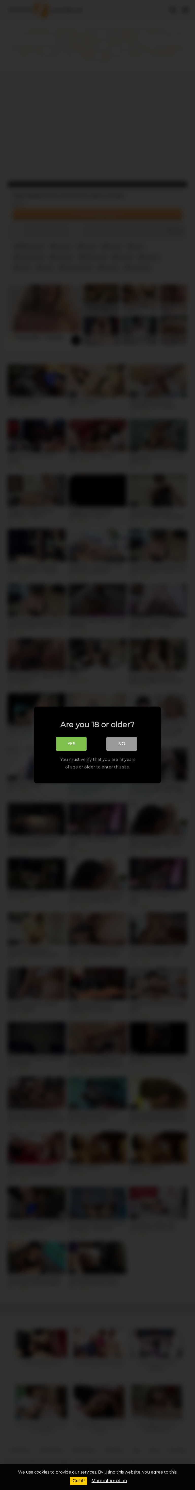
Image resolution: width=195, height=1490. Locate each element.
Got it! (79, 1480)
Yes (71, 743)
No (121, 743)
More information (109, 1480)
